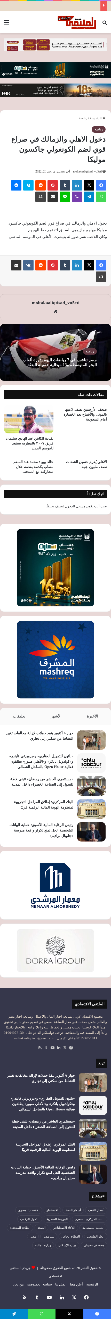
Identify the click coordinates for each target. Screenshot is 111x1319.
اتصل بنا (61, 1284)
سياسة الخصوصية (39, 1284)
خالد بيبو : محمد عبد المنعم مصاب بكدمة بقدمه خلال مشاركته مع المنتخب (33, 467)
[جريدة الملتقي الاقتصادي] (77, 22)
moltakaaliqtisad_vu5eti (87, 171)
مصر (33, 1236)
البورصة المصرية (57, 1219)
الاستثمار (52, 1210)
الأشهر (56, 716)
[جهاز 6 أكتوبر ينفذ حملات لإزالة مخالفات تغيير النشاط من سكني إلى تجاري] (91, 740)
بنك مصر (48, 1236)
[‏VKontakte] (28, 265)
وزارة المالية (43, 1245)
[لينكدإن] (77, 185)
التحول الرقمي (29, 1219)
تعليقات (19, 716)
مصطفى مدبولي (94, 1245)
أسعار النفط (73, 1210)
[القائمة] (6, 24)
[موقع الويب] (55, 312)
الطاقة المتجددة (20, 1228)
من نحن (18, 1284)
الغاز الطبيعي (95, 1236)
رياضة (83, 118)
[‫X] (89, 185)
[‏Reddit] (40, 185)
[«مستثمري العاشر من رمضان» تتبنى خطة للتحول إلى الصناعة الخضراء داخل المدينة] (91, 786)
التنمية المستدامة (93, 1228)
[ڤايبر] (77, 197)
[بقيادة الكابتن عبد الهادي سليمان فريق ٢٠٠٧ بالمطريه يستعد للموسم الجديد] (28, 419)
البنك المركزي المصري (89, 1219)
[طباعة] (40, 197)
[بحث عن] (104, 24)
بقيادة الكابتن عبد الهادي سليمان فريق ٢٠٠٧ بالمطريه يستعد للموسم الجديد (29, 443)
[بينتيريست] (52, 185)
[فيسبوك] (101, 185)
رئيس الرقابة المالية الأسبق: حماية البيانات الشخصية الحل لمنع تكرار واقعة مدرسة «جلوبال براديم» (41, 830)
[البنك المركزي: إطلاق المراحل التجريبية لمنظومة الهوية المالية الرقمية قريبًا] (91, 809)
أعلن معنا (76, 1284)
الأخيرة (92, 716)
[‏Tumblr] (65, 185)
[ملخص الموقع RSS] (40, 1048)
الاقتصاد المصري (28, 1210)
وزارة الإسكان (67, 1245)
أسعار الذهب (96, 1210)
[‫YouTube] (52, 1048)
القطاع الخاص (70, 1236)
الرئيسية (96, 118)
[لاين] (65, 197)
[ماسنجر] (16, 185)
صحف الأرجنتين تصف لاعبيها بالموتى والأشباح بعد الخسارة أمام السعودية (85, 414)
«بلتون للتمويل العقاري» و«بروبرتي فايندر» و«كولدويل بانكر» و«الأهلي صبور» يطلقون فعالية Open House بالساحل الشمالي (41, 761)
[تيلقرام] (89, 197)
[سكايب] (28, 185)
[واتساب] (101, 197)
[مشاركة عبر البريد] (52, 197)
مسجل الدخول (75, 506)
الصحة (41, 1228)
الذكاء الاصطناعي (64, 1228)
